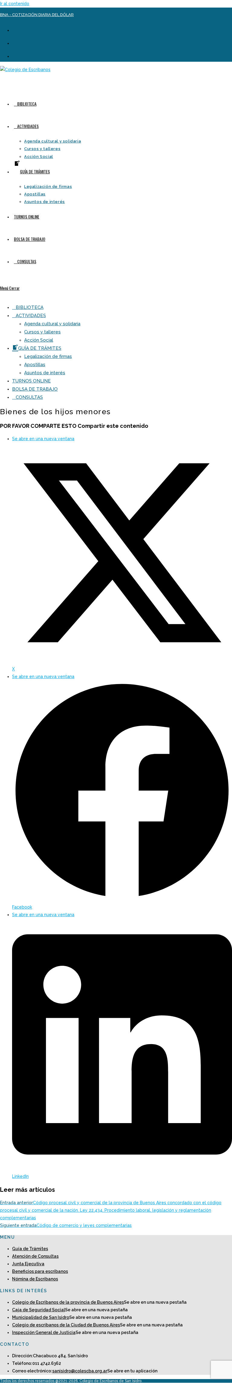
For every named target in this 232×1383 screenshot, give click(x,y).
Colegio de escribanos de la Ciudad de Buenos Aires (66, 1324)
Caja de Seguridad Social (38, 1309)
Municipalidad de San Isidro (40, 1317)
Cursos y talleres (42, 332)
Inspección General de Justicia (44, 1332)
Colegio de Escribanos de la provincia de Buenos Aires (68, 1302)
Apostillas (34, 364)
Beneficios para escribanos (40, 1271)
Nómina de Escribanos (35, 1278)
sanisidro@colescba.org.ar (79, 1370)
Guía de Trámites (30, 1248)
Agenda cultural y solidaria (52, 323)
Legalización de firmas (48, 356)
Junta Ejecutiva (28, 1263)
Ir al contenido (14, 3)
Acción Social (38, 340)
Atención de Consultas (35, 1256)
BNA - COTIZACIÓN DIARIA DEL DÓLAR (37, 14)
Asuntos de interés (44, 372)
